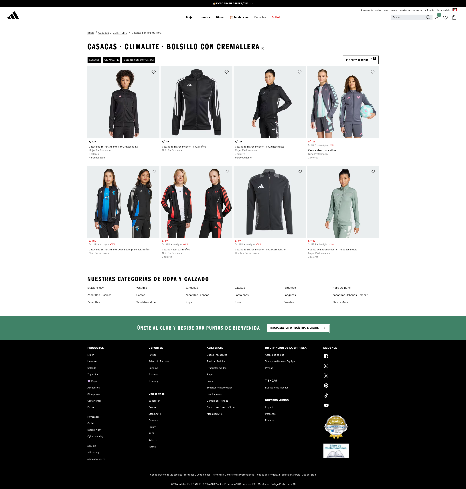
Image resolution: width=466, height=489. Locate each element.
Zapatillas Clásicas (99, 295)
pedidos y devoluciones (411, 10)
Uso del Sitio (309, 475)
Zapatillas (93, 302)
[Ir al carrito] (454, 17)
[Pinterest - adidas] (351, 386)
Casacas (239, 287)
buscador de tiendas (371, 10)
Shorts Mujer (341, 302)
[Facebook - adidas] (351, 357)
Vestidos (141, 287)
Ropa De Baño (342, 287)
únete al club (443, 10)
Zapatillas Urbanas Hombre (350, 295)
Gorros (140, 295)
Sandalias (191, 287)
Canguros (289, 295)
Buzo (237, 302)
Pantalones (241, 295)
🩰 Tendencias (238, 17)
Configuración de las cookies (166, 475)
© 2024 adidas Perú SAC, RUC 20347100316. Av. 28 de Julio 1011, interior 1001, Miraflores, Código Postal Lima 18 (233, 484)
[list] (215, 60)
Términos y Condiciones (197, 475)
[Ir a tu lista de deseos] (445, 17)
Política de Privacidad (268, 475)
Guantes (288, 302)
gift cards (429, 10)
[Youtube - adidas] (351, 406)
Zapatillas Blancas (197, 295)
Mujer (190, 17)
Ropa (188, 302)
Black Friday (95, 287)
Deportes (260, 17)
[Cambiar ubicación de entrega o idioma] (455, 10)
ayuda (394, 10)
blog (386, 10)
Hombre (205, 17)
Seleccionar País (291, 475)
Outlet (276, 17)
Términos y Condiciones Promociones (233, 475)
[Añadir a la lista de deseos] (154, 72)
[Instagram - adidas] (351, 366)
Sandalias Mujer (146, 302)
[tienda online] (13, 15)
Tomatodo (289, 287)
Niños (220, 17)
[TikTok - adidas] (351, 396)
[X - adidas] (351, 376)
